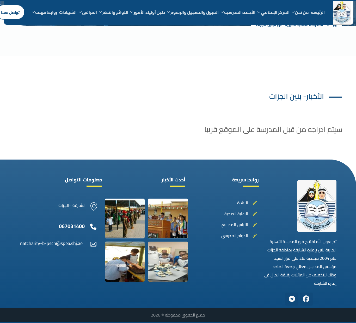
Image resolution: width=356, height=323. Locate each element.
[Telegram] (291, 299)
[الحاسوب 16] (168, 261)
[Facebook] (306, 299)
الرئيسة (318, 12)
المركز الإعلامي (275, 12)
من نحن (302, 12)
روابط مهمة (46, 12)
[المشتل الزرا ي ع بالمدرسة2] (125, 261)
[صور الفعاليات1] (125, 218)
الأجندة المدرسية (239, 12)
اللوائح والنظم (115, 12)
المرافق (89, 12)
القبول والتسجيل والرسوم (194, 12)
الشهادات (68, 12)
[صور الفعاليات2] (168, 218)
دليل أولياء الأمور (149, 12)
